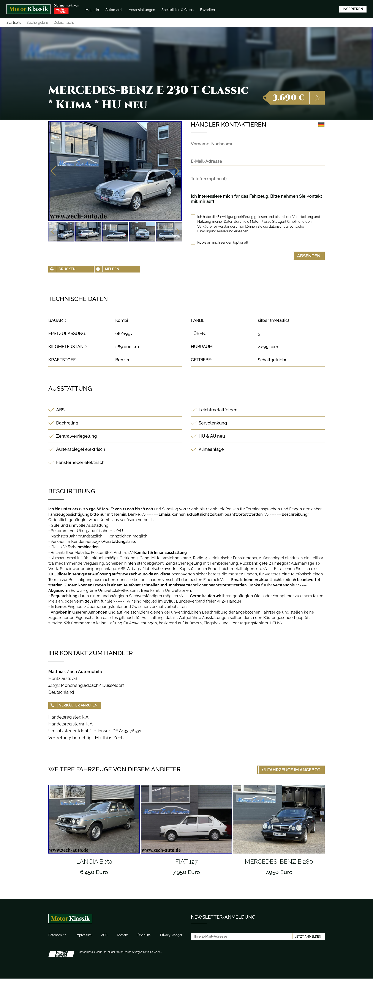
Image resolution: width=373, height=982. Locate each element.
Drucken (67, 269)
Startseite (13, 23)
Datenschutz (57, 935)
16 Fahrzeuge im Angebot (291, 769)
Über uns (144, 935)
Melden (112, 269)
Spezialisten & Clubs (177, 10)
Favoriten (207, 10)
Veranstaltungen (142, 10)
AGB (104, 935)
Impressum (84, 935)
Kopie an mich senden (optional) (222, 242)
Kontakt (122, 935)
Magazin (92, 10)
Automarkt (113, 10)
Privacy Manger (171, 935)
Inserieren (353, 9)
